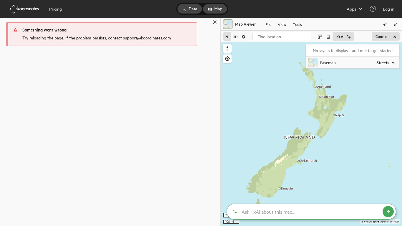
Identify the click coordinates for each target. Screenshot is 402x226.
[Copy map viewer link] (385, 24)
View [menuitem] (282, 24)
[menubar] (283, 24)
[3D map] (235, 36)
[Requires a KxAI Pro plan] (311, 211)
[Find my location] (227, 58)
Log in (388, 9)
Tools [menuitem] (297, 24)
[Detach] (206, 22)
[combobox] (282, 36)
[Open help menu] (372, 9)
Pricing (55, 9)
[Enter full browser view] (395, 24)
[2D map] (227, 36)
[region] (311, 134)
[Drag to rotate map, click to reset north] (227, 48)
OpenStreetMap (389, 221)
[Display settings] (244, 36)
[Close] (215, 22)
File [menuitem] (268, 24)
